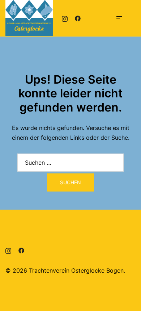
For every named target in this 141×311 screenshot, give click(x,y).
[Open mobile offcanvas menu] (119, 18)
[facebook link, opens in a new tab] (78, 18)
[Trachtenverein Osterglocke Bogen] (29, 17)
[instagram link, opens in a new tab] (65, 18)
